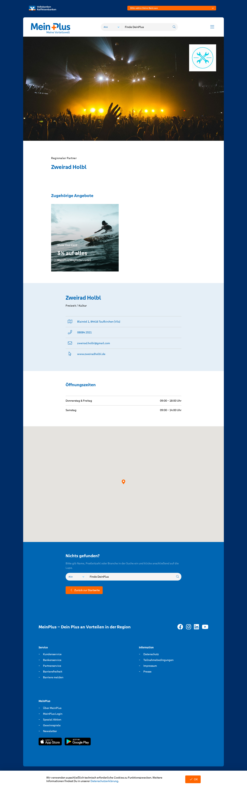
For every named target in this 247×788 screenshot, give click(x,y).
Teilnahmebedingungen (158, 660)
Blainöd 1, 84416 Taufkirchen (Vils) (98, 321)
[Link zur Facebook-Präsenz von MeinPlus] (180, 627)
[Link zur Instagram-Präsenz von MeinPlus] (188, 627)
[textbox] (171, 8)
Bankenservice (52, 660)
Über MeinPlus (52, 708)
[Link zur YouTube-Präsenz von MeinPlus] (205, 627)
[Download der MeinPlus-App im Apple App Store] (50, 742)
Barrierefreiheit (52, 671)
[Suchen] (174, 27)
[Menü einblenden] (212, 27)
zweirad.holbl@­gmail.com (93, 343)
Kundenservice (52, 654)
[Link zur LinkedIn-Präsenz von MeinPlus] (196, 627)
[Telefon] (70, 332)
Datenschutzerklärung (104, 781)
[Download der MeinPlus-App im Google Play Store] (78, 742)
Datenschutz (151, 654)
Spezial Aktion (52, 719)
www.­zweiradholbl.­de (91, 354)
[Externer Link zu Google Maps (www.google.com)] (70, 321)
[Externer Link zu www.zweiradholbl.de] (70, 354)
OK (196, 779)
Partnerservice (52, 665)
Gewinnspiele (52, 725)
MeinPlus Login (52, 714)
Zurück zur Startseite (87, 590)
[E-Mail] (70, 343)
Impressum (150, 665)
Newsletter (50, 731)
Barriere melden (53, 677)
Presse (147, 671)
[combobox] (171, 8)
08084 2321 (84, 332)
